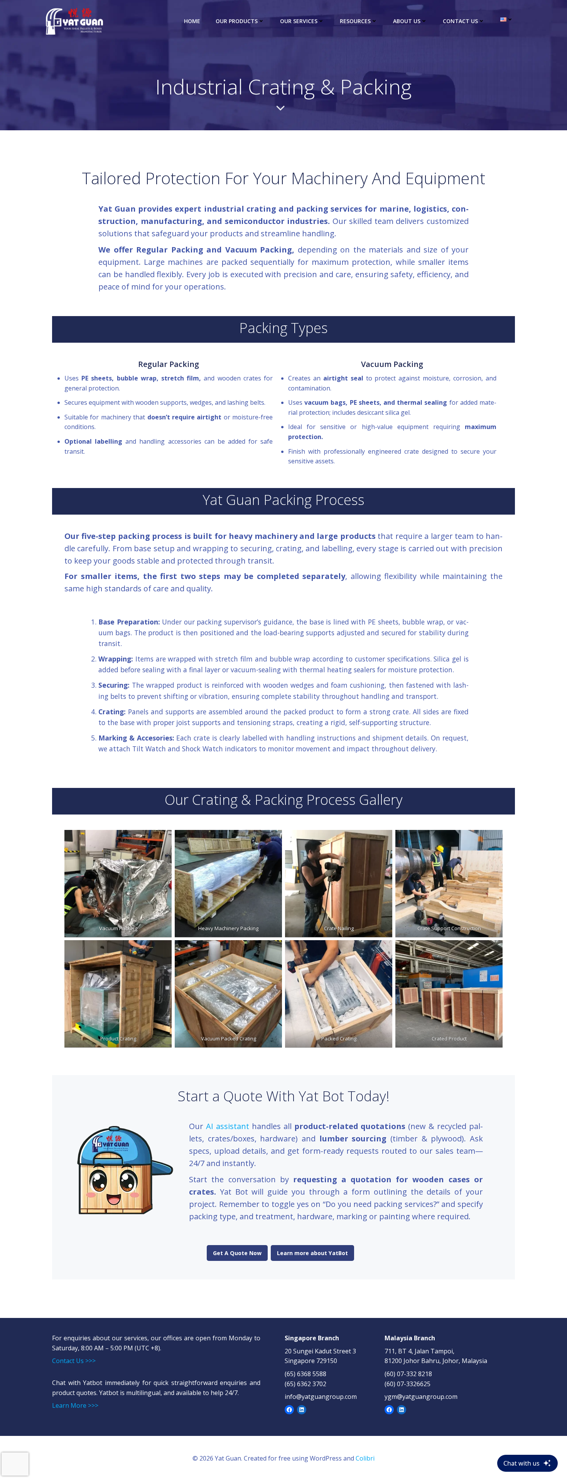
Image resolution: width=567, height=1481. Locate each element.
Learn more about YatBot (312, 1253)
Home (192, 21)
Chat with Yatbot (77, 1382)
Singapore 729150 (311, 1360)
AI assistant (227, 1126)
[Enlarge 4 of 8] (492, 840)
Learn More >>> (75, 1405)
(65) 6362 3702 (305, 1384)
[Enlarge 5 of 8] (161, 950)
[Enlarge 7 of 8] (382, 950)
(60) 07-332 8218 (408, 1374)
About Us (406, 21)
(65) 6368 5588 (305, 1374)
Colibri (365, 1458)
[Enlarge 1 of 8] (161, 840)
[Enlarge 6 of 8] (272, 950)
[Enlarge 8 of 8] (492, 950)
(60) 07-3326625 (407, 1384)
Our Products (237, 21)
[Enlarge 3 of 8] (382, 840)
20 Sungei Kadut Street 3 (320, 1351)
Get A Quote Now (237, 1253)
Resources (355, 21)
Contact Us (460, 21)
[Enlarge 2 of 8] (272, 840)
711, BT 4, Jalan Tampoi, (419, 1351)
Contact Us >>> (74, 1360)
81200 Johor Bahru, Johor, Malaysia (436, 1360)
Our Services (298, 21)
